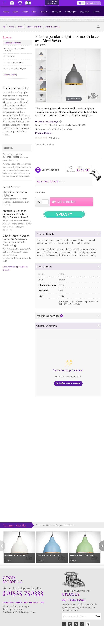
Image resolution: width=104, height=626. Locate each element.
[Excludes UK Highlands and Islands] (29, 3)
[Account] (13, 3)
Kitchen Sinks (9, 56)
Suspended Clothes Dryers (15, 69)
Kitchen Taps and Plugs (13, 62)
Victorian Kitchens (12, 42)
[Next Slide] (41, 99)
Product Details (43, 133)
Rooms (7, 37)
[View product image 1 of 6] (41, 54)
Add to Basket (66, 201)
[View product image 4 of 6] (41, 86)
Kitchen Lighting (10, 75)
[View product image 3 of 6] (41, 75)
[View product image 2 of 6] (41, 65)
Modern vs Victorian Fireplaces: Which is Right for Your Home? (15, 214)
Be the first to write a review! (68, 383)
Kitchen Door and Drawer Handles (14, 49)
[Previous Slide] (41, 51)
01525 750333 (24, 592)
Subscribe (98, 616)
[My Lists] (21, 3)
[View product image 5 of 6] (41, 97)
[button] (68, 234)
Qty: (38, 201)
